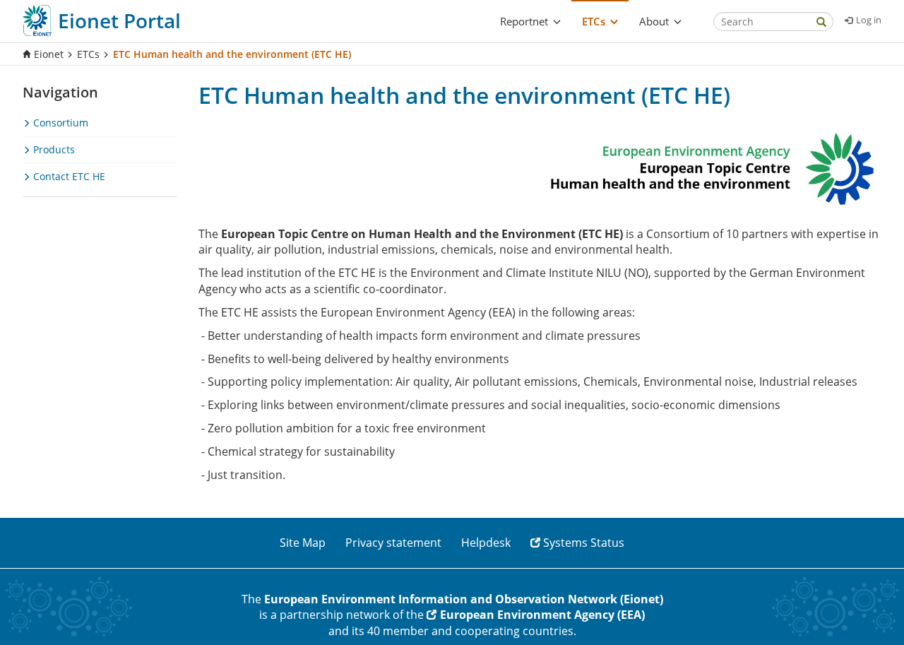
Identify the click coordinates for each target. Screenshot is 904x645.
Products (52, 149)
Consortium (59, 122)
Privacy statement (393, 542)
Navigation (60, 92)
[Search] (821, 23)
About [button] (654, 21)
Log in (868, 19)
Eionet (49, 54)
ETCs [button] (593, 21)
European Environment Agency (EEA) (542, 614)
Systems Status (583, 542)
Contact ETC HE (67, 176)
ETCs (88, 54)
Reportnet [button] (524, 21)
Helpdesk (486, 542)
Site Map (303, 542)
